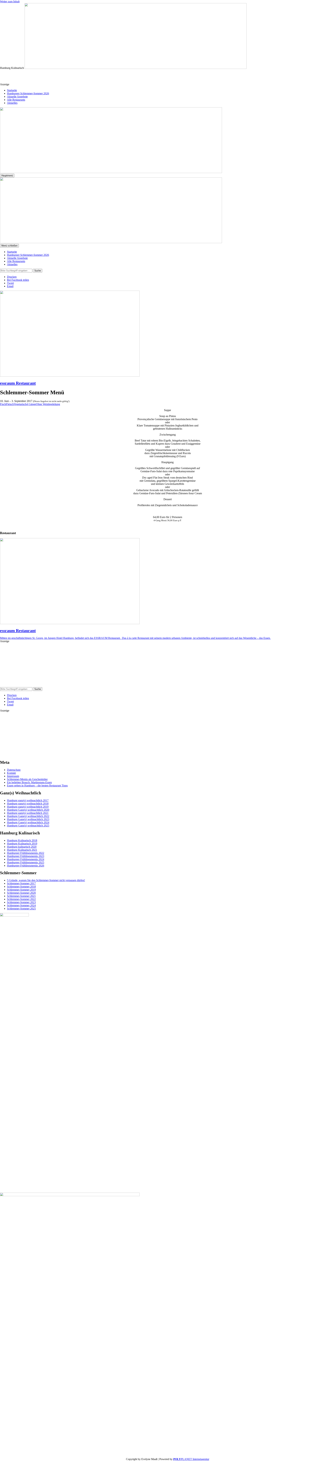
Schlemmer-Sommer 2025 (21, 908)
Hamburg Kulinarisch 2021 (22, 849)
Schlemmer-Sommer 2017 (21, 883)
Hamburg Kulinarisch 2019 (22, 843)
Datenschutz (14, 769)
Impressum (13, 776)
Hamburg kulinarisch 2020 (21, 846)
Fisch (3, 404)
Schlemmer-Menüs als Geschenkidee (27, 779)
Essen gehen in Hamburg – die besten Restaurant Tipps (37, 785)
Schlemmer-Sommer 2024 (21, 905)
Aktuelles (12, 102)
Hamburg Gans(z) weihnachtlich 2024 (28, 822)
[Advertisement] (73, 77)
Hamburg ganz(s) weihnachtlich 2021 (28, 812)
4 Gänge (31, 404)
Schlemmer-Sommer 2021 (21, 895)
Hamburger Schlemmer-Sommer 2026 (28, 93)
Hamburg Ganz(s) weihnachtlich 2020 (28, 809)
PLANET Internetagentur (191, 1459)
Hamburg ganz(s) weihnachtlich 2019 (28, 806)
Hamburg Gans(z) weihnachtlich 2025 (28, 825)
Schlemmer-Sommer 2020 (21, 892)
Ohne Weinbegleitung (48, 404)
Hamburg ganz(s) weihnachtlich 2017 (28, 800)
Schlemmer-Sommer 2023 (21, 902)
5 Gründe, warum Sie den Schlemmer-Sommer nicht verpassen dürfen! (46, 880)
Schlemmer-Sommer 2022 (21, 899)
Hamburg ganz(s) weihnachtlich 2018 (28, 803)
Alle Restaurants (16, 99)
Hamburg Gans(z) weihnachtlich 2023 (28, 819)
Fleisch (10, 404)
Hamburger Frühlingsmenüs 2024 (25, 859)
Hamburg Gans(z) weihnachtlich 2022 (28, 816)
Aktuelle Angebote (17, 96)
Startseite (12, 90)
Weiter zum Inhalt (10, 1)
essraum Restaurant (18, 383)
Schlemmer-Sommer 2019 (21, 889)
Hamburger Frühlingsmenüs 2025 (25, 862)
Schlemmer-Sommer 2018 (21, 886)
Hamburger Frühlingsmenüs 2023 (25, 856)
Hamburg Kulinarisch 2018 (22, 840)
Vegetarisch (20, 404)
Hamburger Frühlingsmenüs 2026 (25, 865)
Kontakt (11, 772)
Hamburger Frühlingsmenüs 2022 (25, 853)
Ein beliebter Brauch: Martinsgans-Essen (29, 782)
